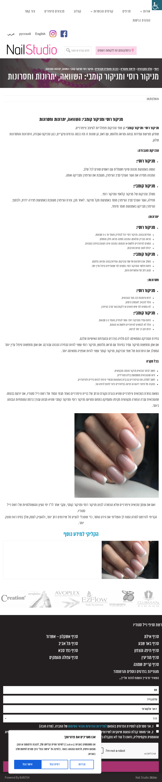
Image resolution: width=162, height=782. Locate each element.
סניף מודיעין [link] (150, 657)
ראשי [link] (156, 69)
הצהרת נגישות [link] (141, 20)
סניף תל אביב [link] (68, 643)
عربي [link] (11, 34)
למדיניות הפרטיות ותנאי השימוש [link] (87, 726)
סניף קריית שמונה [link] (146, 664)
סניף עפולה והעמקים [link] (63, 657)
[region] (54, 752)
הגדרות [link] (81, 764)
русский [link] (25, 34)
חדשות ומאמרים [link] (128, 69)
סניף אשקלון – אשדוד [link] (62, 636)
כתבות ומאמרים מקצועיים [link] (107, 69)
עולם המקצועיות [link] (144, 69)
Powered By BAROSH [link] (17, 777)
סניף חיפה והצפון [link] (146, 650)
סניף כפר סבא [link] (68, 650)
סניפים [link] (127, 11)
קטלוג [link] (77, 11)
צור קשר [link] (30, 11)
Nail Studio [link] (31, 48)
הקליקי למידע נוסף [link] (81, 534)
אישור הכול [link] (27, 764)
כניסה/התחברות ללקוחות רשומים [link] (114, 50)
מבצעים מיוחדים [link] (55, 11)
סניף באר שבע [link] (148, 643)
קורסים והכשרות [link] (103, 11)
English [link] (40, 34)
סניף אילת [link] (151, 636)
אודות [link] (146, 11)
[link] (157, 5)
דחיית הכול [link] (55, 764)
